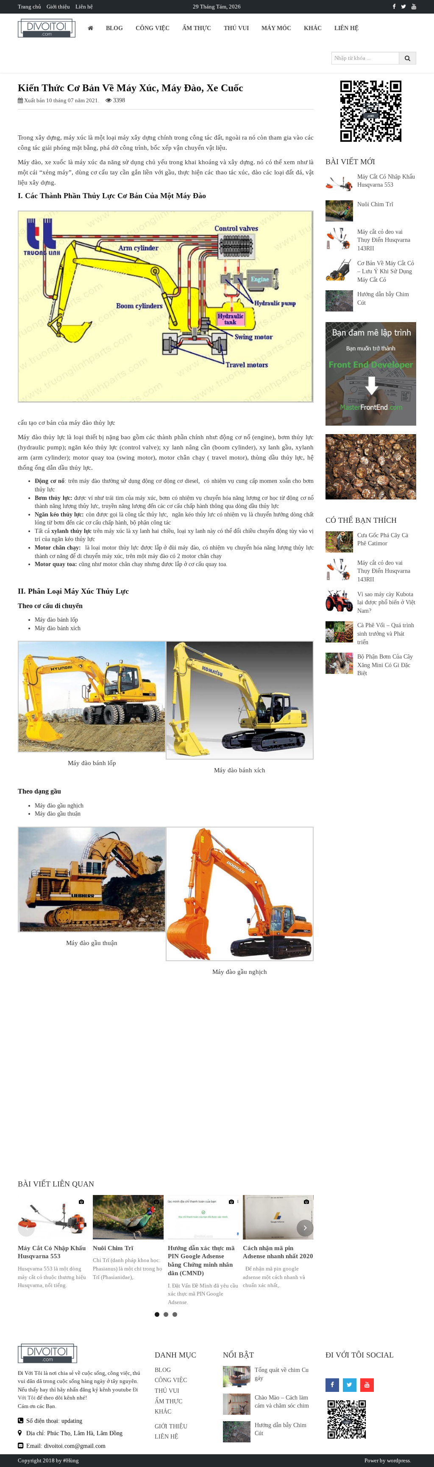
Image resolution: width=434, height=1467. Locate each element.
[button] (157, 1314)
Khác (313, 28)
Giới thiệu (58, 6)
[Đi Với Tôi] (393, 6)
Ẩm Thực (196, 28)
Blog (114, 28)
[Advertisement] (166, 1103)
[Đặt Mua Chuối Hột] (371, 467)
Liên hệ (84, 6)
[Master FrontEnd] (371, 373)
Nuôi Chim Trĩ (113, 1248)
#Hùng (71, 1460)
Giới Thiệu (171, 1426)
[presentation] (26, 1228)
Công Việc (153, 28)
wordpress (398, 1460)
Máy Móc (276, 28)
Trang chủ (29, 6)
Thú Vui (236, 28)
